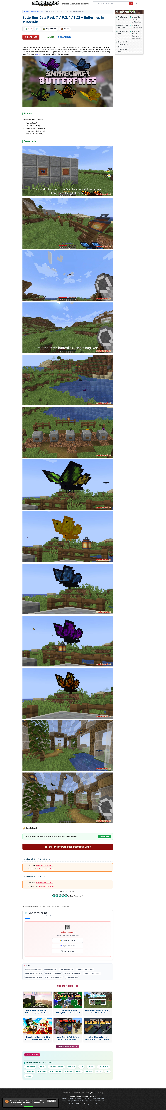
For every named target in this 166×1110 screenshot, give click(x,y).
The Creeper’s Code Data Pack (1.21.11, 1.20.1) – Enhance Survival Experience (67, 1012)
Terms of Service (78, 1093)
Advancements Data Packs (33, 969)
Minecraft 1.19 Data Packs (53, 973)
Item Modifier (30, 1071)
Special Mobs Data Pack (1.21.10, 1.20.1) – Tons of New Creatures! (67, 1038)
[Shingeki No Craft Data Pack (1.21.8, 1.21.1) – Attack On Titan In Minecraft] (37, 1026)
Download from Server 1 (44, 865)
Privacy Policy (90, 1093)
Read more (28, 1105)
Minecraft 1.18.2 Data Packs (34, 973)
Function (90, 1067)
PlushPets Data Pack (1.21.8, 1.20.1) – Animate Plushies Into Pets (97, 1012)
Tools (107, 1071)
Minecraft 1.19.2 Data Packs (73, 973)
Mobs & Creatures (55, 1071)
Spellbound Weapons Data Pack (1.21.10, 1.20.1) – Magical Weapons (97, 1038)
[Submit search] (131, 3)
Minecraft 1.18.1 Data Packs (85, 969)
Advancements (30, 1067)
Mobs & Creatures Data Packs (54, 977)
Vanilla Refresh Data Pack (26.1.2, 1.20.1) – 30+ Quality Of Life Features (37, 1012)
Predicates (68, 1071)
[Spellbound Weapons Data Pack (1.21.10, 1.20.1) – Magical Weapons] (98, 1026)
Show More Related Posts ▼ (67, 1046)
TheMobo (66, 29)
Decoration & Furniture (56, 1067)
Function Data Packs (50, 969)
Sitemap (100, 1093)
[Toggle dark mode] (137, 3)
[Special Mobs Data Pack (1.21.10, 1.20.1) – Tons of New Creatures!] (68, 1026)
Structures (88, 1071)
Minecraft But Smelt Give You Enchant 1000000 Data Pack (123, 47)
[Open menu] (27, 3)
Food (81, 1067)
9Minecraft (81, 1104)
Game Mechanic (103, 1067)
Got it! (51, 1101)
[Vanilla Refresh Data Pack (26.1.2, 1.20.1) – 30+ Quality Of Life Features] (37, 1000)
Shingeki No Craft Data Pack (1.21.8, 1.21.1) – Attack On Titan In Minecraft (37, 1038)
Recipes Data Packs (72, 977)
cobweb (38, 54)
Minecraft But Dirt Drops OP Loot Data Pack (136, 19)
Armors (42, 1067)
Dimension (71, 1067)
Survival (98, 1071)
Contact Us (66, 1093)
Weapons (28, 1076)
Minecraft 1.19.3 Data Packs (92, 973)
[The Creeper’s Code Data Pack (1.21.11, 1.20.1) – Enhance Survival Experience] (68, 1000)
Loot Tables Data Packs (67, 969)
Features (50, 37)
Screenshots (64, 37)
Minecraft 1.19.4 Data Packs (34, 977)
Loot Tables (42, 1071)
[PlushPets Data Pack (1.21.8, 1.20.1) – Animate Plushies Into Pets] (98, 1000)
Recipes (78, 1071)
